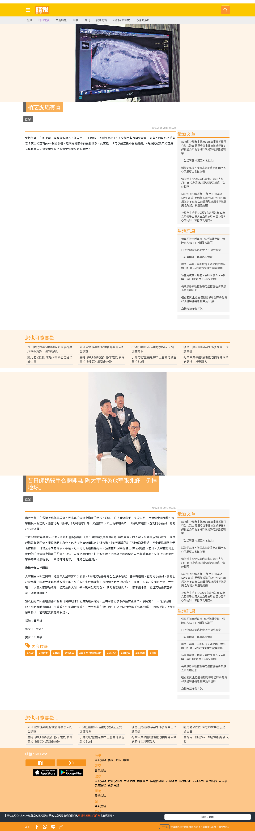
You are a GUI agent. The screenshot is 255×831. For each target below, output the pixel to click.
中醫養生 (142, 781)
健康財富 (101, 20)
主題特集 (61, 20)
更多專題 (113, 785)
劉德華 (70, 653)
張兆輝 (141, 653)
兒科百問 (198, 781)
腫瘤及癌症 (157, 781)
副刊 (87, 20)
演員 (153, 653)
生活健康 (129, 781)
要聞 (110, 760)
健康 (29, 20)
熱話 (118, 760)
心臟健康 (171, 781)
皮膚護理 (100, 785)
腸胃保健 (184, 781)
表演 (30, 653)
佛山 (57, 653)
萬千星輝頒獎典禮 (91, 653)
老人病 (223, 781)
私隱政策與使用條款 (89, 815)
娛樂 (28, 119)
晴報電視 (44, 20)
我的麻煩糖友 (121, 20)
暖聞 (126, 760)
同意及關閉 (207, 817)
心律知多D (142, 20)
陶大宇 (112, 653)
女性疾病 (211, 781)
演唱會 (44, 653)
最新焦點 (100, 760)
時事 (75, 20)
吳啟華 (126, 653)
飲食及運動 (115, 781)
